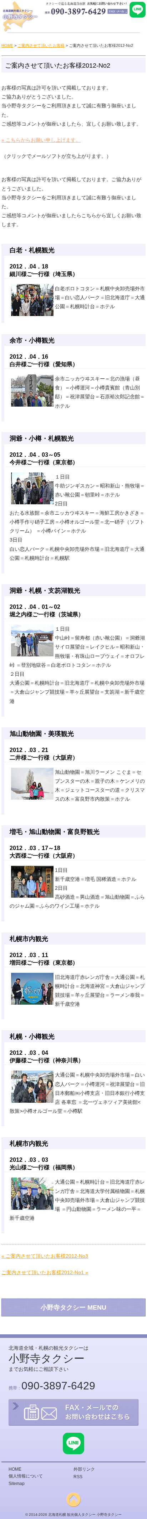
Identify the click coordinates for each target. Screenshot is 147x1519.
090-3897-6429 (58, 1386)
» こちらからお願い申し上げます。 (41, 140)
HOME (7, 45)
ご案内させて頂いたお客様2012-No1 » (44, 1272)
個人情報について (26, 1476)
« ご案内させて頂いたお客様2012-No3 (44, 1256)
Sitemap (17, 1483)
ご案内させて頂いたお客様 (41, 45)
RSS (78, 1476)
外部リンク (84, 1469)
